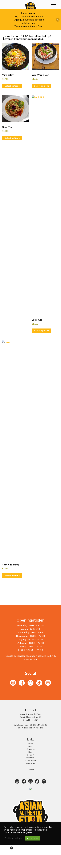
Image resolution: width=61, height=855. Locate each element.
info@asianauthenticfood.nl (30, 728)
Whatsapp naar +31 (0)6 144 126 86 (30, 725)
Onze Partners (30, 760)
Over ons (31, 749)
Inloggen (30, 769)
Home (30, 743)
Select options (12, 86)
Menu (30, 746)
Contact (30, 755)
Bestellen (30, 763)
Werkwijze (30, 757)
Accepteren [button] (32, 838)
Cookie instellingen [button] (13, 838)
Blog (30, 752)
